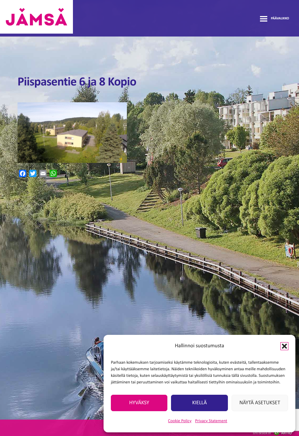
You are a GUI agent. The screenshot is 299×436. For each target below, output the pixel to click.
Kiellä (199, 403)
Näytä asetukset (259, 403)
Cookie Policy (179, 421)
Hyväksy (139, 403)
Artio (272, 433)
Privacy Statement (211, 421)
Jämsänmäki (36, 17)
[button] (284, 346)
